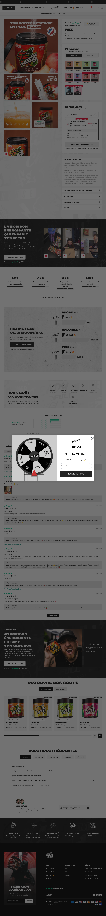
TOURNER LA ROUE (76, 474)
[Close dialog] (92, 438)
